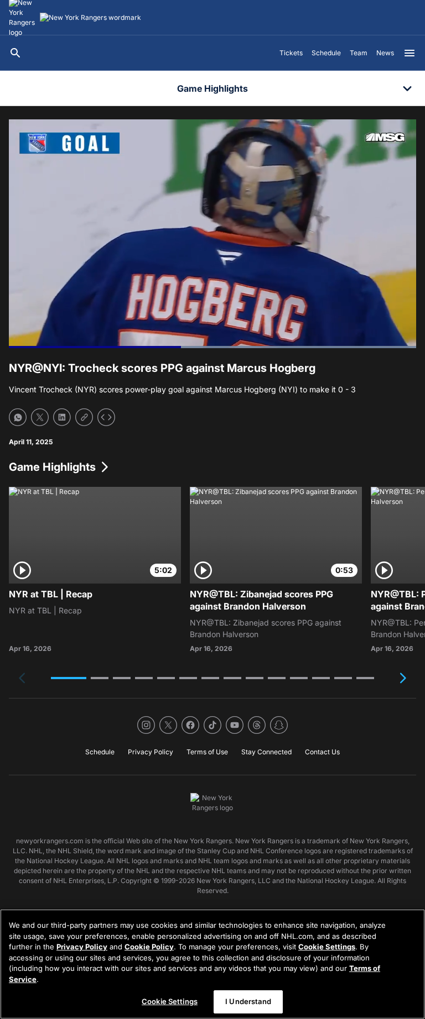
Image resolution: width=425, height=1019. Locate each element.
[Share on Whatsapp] (18, 417)
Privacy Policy (81, 946)
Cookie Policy (149, 946)
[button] (68, 678)
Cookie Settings (326, 946)
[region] (212, 964)
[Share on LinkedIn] (62, 417)
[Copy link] (84, 417)
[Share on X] (40, 417)
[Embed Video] (106, 417)
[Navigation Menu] (409, 53)
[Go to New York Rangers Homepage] (90, 18)
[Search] (15, 53)
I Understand (248, 1001)
